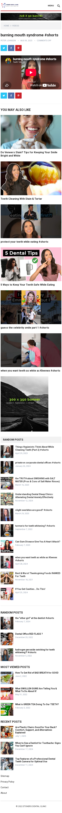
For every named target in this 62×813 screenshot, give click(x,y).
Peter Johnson (8, 40)
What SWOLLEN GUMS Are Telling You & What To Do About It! (36, 689)
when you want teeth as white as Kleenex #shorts (30, 370)
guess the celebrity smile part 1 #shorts (25, 327)
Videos (15, 26)
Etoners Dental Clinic (34, 806)
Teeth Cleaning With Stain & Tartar (21, 198)
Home (6, 26)
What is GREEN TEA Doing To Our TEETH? (37, 704)
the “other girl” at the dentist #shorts (34, 618)
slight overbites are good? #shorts (33, 510)
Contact (5, 787)
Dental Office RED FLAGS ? (29, 634)
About (4, 793)
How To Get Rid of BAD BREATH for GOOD (37, 672)
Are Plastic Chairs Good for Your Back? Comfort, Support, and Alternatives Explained (36, 730)
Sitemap (5, 776)
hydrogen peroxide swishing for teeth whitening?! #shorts (35, 651)
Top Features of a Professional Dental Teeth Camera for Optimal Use (35, 760)
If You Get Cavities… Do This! (30, 589)
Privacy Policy (7, 781)
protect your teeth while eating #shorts (24, 241)
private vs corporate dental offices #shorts (38, 462)
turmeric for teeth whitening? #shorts (35, 526)
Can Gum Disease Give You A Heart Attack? (37, 541)
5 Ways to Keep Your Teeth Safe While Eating (28, 284)
